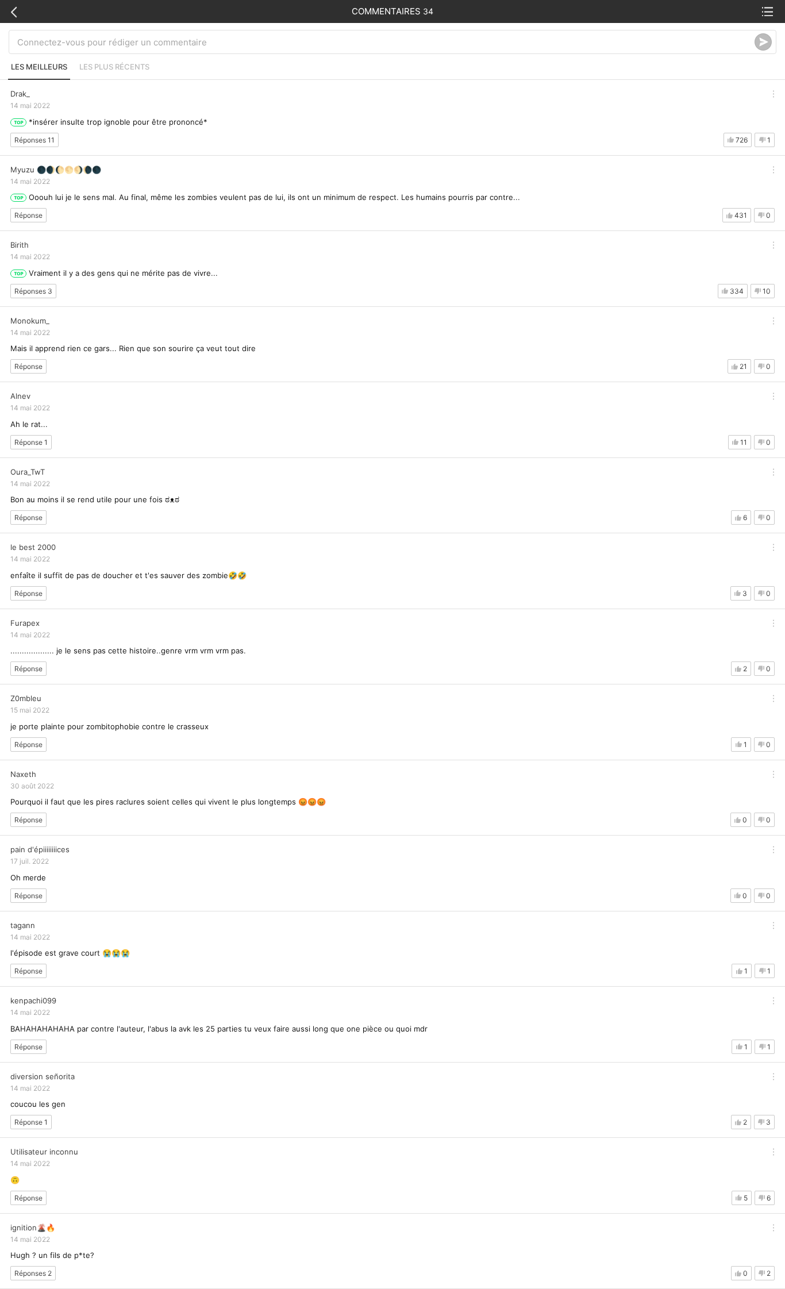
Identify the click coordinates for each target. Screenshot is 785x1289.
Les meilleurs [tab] (39, 66)
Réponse (28, 215)
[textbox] (386, 42)
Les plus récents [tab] (114, 66)
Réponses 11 (34, 140)
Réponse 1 (31, 442)
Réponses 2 (33, 1273)
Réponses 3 (33, 291)
